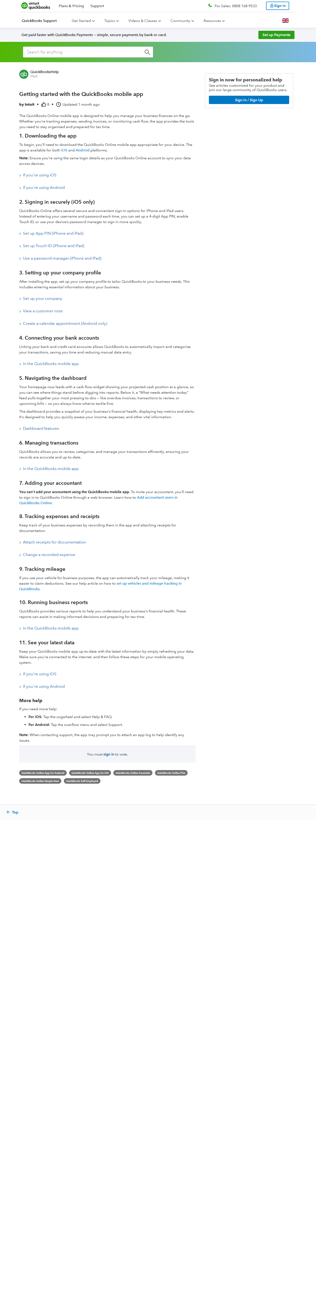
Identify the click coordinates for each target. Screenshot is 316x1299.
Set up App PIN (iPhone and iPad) (53, 233)
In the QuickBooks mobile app (51, 363)
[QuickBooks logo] (35, 5)
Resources (212, 20)
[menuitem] (42, 21)
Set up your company (42, 298)
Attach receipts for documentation (54, 542)
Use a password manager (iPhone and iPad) (62, 258)
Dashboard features (41, 428)
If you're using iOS (39, 175)
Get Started (81, 20)
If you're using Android (44, 187)
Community (180, 20)
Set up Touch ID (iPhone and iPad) (53, 245)
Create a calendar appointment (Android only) (65, 323)
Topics (109, 20)
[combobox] (88, 52)
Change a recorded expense (49, 554)
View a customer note (43, 310)
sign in (108, 754)
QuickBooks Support (39, 20)
